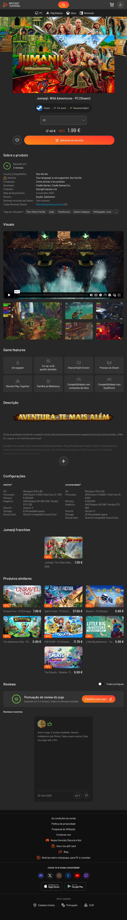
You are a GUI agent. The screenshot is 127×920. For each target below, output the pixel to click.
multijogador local (102, 211)
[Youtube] (77, 875)
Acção (39, 196)
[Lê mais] (63, 755)
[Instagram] (59, 875)
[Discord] (41, 875)
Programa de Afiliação (63, 829)
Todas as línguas (115, 683)
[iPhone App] (51, 886)
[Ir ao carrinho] (112, 4)
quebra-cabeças (81, 211)
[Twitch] (86, 875)
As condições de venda (63, 818)
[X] (50, 875)
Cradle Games (43, 185)
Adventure (49, 196)
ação (51, 211)
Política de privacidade (63, 823)
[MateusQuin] (42, 724)
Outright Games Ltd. (46, 189)
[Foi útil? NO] (86, 795)
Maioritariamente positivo (50, 204)
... (116, 211)
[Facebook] (68, 875)
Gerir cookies (64, 898)
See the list (42, 173)
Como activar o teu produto (50, 181)
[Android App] (75, 886)
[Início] (11, 4)
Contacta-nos (63, 834)
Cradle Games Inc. (61, 185)
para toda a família (36, 211)
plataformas (64, 211)
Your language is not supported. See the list (59, 177)
